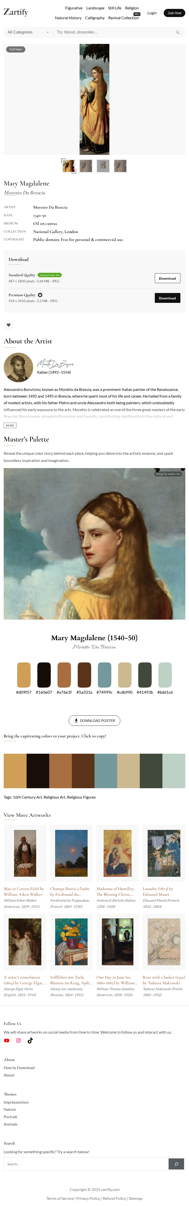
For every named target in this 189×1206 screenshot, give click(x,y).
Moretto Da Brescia (55, 364)
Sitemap (135, 1198)
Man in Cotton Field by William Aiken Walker (24, 891)
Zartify (16, 13)
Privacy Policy (88, 1198)
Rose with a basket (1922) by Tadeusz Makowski (164, 980)
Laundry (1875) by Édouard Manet (158, 891)
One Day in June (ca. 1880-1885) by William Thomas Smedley (115, 980)
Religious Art (54, 797)
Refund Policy (114, 1198)
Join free (174, 13)
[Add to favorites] (9, 325)
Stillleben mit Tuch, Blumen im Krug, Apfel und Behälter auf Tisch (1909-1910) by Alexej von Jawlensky (70, 980)
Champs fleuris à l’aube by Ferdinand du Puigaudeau (70, 891)
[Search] (177, 32)
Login (152, 12)
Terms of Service (60, 1198)
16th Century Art (27, 797)
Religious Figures (81, 797)
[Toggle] (10, 425)
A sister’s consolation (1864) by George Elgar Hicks (23, 980)
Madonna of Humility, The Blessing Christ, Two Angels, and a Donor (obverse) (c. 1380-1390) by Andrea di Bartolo (116, 891)
